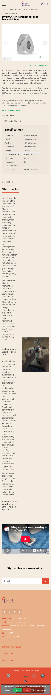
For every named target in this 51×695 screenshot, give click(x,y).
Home (4, 9)
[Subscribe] (45, 581)
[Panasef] (17, 676)
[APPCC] (43, 676)
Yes (17, 690)
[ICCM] (26, 676)
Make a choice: (9, 115)
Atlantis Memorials (9, 13)
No (27, 690)
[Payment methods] (25, 681)
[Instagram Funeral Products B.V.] (9, 611)
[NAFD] (9, 675)
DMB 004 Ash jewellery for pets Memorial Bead (23, 9)
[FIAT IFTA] (34, 676)
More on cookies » (39, 690)
